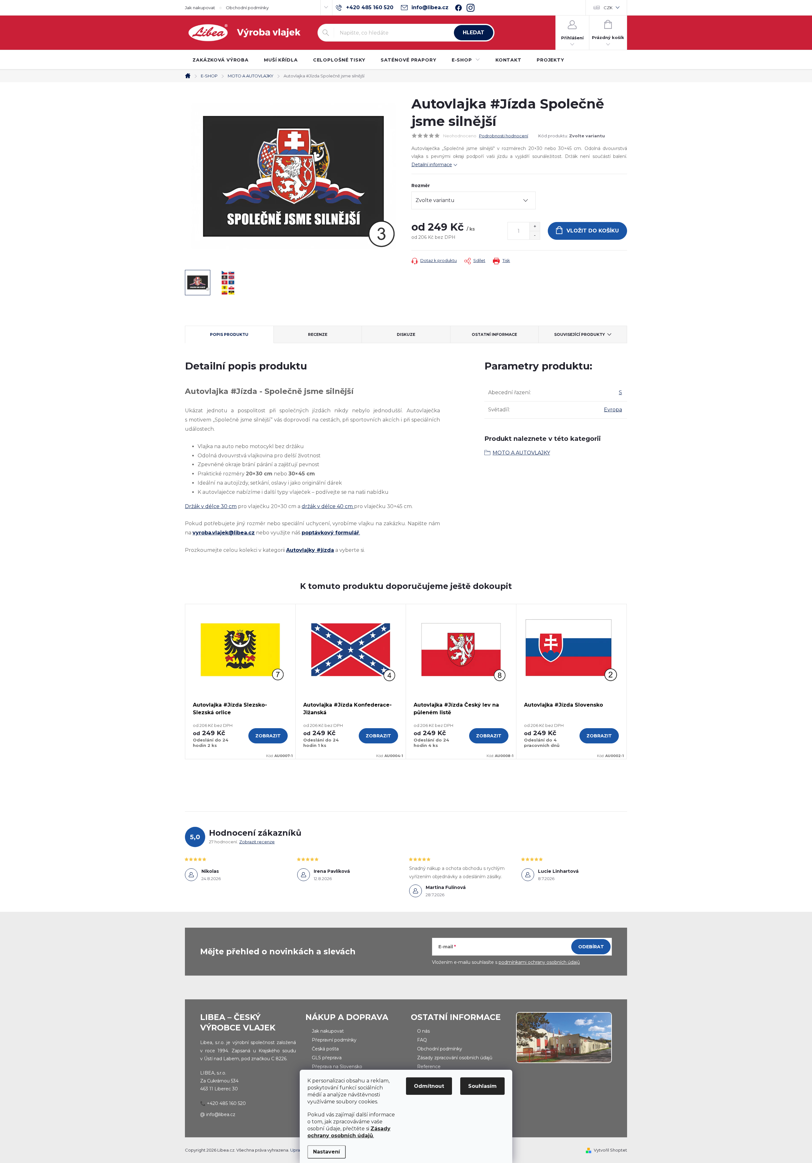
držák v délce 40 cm (327, 506)
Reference (429, 1066)
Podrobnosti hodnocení (503, 135)
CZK (608, 7)
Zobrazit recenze (257, 841)
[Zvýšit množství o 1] (534, 226)
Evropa (613, 410)
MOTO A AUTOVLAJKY (521, 453)
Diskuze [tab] (406, 334)
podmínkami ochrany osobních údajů (539, 962)
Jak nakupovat (200, 7)
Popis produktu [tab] (229, 334)
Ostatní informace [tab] (494, 334)
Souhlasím (482, 1086)
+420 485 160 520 (226, 1103)
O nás (423, 1031)
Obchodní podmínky (247, 7)
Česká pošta (325, 1049)
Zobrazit (268, 736)
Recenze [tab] (317, 334)
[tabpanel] (240, 681)
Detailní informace (431, 164)
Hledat (473, 32)
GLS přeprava (327, 1058)
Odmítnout (429, 1086)
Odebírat (591, 947)
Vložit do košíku (592, 231)
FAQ (422, 1040)
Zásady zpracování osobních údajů (454, 1058)
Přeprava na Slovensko (337, 1066)
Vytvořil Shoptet (610, 1150)
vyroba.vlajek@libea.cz (224, 533)
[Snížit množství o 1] (534, 235)
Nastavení (326, 1152)
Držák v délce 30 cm (211, 506)
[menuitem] (220, 60)
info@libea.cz (220, 1114)
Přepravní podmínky (334, 1040)
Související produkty (579, 334)
